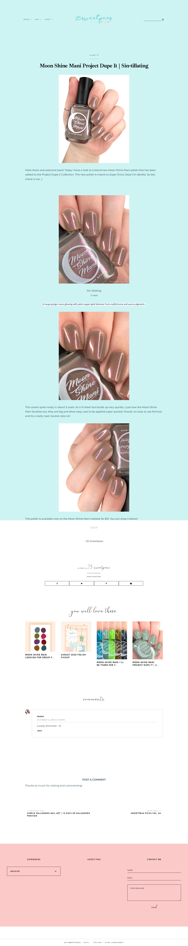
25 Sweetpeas (72, 942)
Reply (39, 731)
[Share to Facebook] (57, 583)
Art (37, 19)
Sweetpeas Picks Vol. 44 (146, 813)
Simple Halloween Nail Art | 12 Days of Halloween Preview (58, 814)
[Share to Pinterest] (106, 583)
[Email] (131, 583)
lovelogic (117, 942)
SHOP (94, 527)
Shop (48, 19)
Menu (27, 19)
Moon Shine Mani (94, 577)
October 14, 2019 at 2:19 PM (51, 720)
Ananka (40, 716)
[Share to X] (82, 583)
